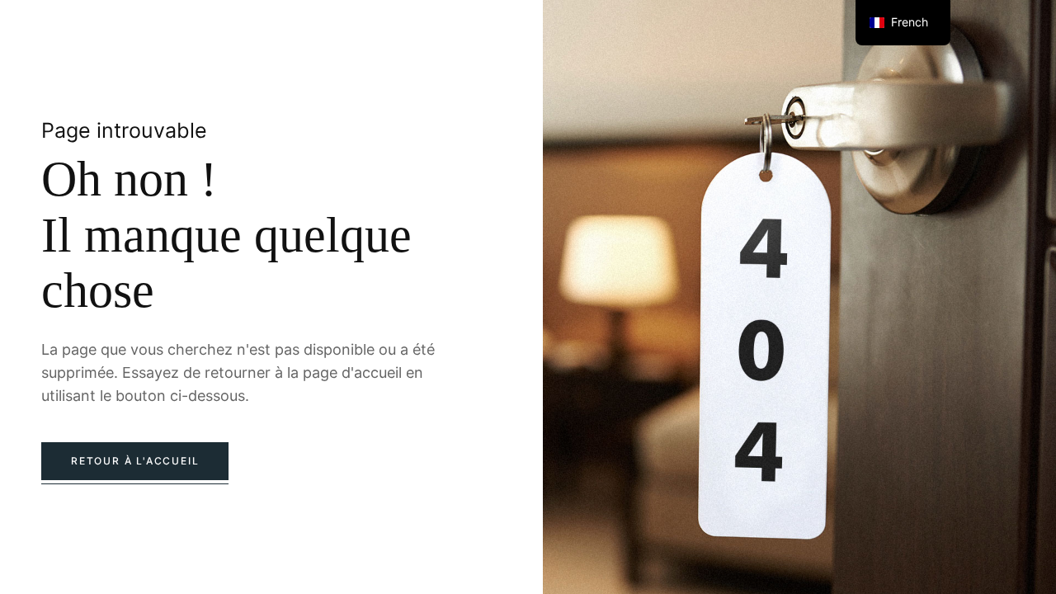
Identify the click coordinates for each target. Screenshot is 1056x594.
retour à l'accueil (135, 461)
